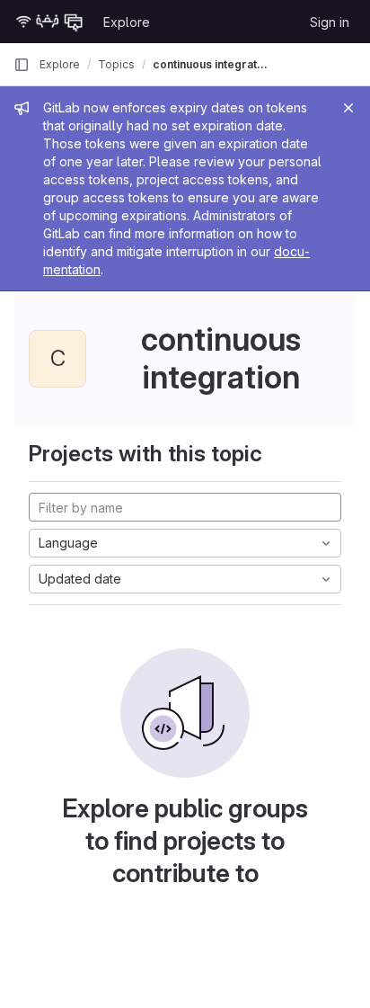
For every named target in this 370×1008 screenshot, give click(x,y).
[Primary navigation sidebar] (21, 64)
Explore (126, 22)
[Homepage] (49, 21)
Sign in (329, 22)
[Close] (348, 108)
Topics (116, 64)
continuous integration (210, 64)
